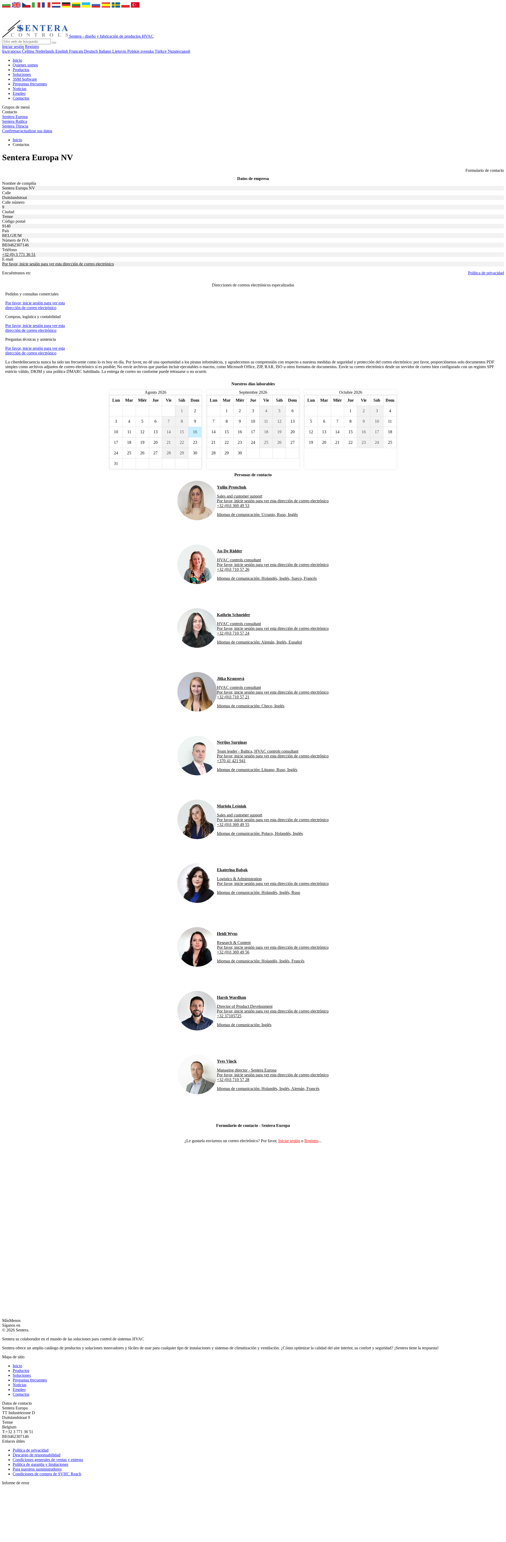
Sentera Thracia (15, 126)
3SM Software (25, 79)
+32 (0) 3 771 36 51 (19, 254)
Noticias (19, 88)
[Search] (54, 42)
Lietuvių (119, 51)
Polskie (133, 51)
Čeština (28, 51)
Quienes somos (25, 65)
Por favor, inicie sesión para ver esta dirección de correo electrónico (58, 264)
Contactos (21, 98)
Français (76, 51)
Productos (21, 69)
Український (179, 51)
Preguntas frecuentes (30, 84)
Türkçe (161, 51)
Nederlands (45, 51)
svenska (147, 51)
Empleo (19, 93)
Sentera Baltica (14, 121)
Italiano (105, 51)
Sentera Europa (15, 116)
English (62, 51)
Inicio (17, 60)
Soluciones (22, 74)
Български (12, 51)
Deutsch (91, 51)
